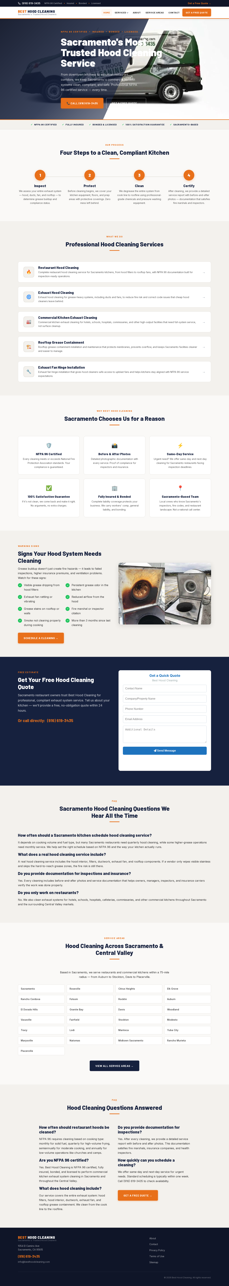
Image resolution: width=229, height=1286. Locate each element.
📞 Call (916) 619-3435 (82, 103)
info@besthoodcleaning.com (34, 1261)
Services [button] (120, 12)
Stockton (123, 1019)
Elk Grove (172, 988)
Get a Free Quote (197, 12)
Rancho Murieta (176, 1040)
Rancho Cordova (30, 999)
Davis (121, 1009)
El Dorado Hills (29, 1009)
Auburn (171, 999)
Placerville (27, 1050)
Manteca (123, 1030)
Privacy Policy (157, 1250)
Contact (174, 12)
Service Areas (155, 12)
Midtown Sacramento (130, 1040)
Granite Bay (76, 1009)
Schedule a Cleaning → (41, 638)
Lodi (72, 1030)
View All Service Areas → (114, 1065)
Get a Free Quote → (199, 3)
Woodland (173, 1009)
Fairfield (74, 1019)
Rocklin (122, 999)
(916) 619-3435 (31, 3)
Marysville (27, 1040)
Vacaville (26, 1019)
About (137, 12)
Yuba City (172, 1030)
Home (106, 12)
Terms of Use (156, 1256)
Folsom (74, 999)
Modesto (172, 1019)
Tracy (24, 1030)
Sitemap (153, 1262)
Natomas (75, 1040)
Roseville (75, 988)
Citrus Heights (126, 988)
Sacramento (28, 988)
